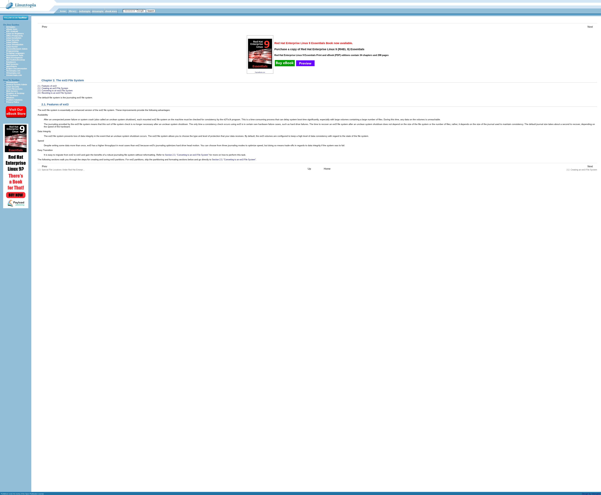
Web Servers (12, 91)
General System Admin (16, 84)
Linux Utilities (12, 42)
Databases (11, 62)
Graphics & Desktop (15, 93)
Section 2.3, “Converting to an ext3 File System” (187, 155)
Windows (10, 98)
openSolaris (11, 66)
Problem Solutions (14, 100)
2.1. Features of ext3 (47, 86)
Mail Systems (12, 64)
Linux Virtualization (14, 44)
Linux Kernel (12, 47)
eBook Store (11, 29)
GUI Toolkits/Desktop (15, 60)
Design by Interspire (591, 494)
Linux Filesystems (14, 89)
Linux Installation (13, 38)
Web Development (14, 58)
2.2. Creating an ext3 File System (53, 88)
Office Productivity (14, 36)
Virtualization (12, 82)
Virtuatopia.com (13, 73)
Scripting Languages (15, 53)
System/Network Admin (16, 49)
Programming (12, 51)
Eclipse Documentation (16, 69)
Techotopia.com (13, 71)
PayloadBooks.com (260, 72)
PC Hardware (12, 95)
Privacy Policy (12, 102)
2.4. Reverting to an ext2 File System (55, 93)
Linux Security (12, 40)
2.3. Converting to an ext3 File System (55, 90)
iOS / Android (12, 31)
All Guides (10, 27)
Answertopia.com (14, 75)
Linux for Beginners (15, 34)
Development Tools (14, 55)
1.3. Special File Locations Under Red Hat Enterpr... (61, 168)
